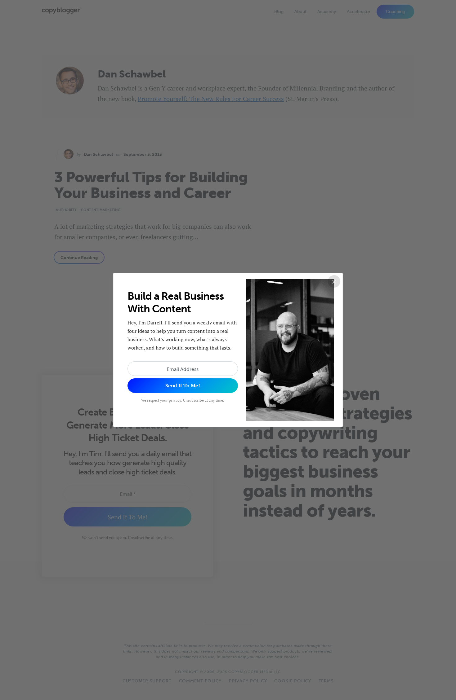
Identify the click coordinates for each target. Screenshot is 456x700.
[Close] (334, 281)
